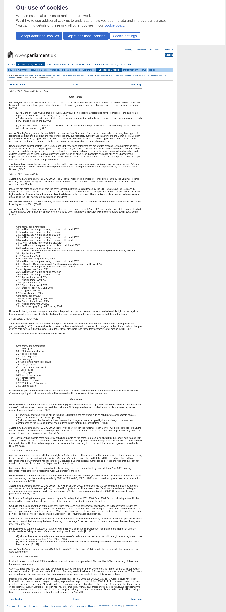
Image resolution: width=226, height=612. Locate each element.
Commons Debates (104, 75)
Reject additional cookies (86, 36)
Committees (88, 69)
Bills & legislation (71, 69)
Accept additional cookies (39, 36)
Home (11, 64)
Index (76, 84)
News (143, 69)
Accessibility (126, 50)
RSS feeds (154, 50)
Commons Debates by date (126, 75)
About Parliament (81, 64)
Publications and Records (73, 75)
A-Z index (11, 606)
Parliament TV (130, 69)
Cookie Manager (131, 606)
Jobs (65, 606)
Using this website (78, 606)
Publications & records (109, 69)
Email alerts (141, 50)
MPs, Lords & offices (57, 64)
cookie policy (114, 25)
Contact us (168, 50)
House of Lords (39, 69)
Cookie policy (117, 606)
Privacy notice (104, 606)
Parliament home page (28, 75)
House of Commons (18, 69)
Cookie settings (125, 36)
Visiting (114, 64)
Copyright (92, 606)
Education (126, 64)
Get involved (101, 64)
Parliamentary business (31, 64)
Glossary (22, 606)
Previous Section (18, 84)
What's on (54, 69)
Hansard (90, 75)
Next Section (16, 599)
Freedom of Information (51, 606)
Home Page (136, 84)
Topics (152, 69)
